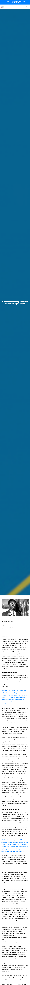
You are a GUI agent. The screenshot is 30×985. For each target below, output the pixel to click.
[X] (12, 2)
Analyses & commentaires (11, 296)
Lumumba (23, 296)
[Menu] (28, 7)
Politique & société (20, 299)
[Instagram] (16, 2)
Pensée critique (8, 299)
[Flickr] (18, 2)
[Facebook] (14, 2)
